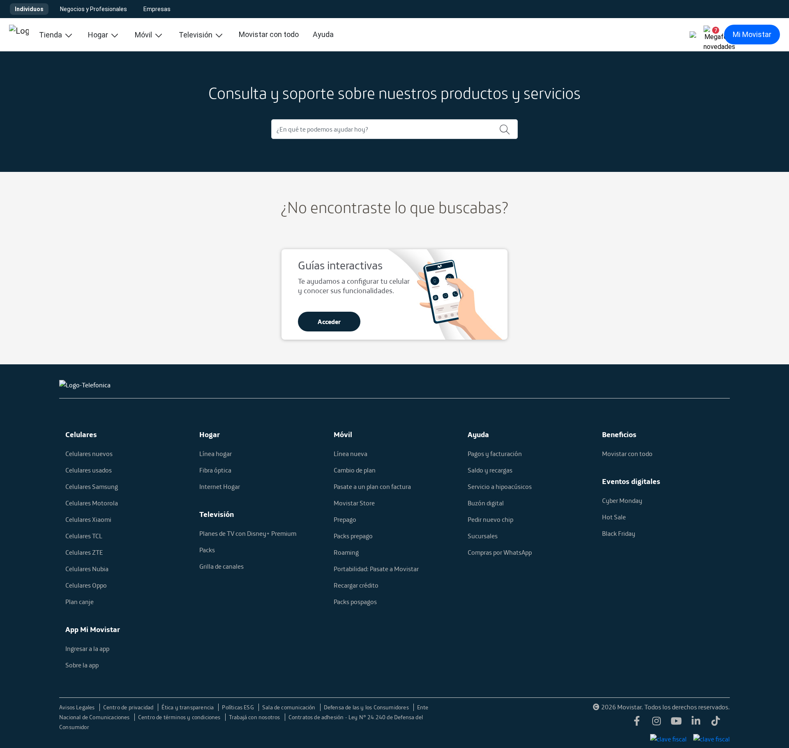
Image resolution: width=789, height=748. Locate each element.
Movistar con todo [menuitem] (269, 34)
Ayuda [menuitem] (323, 34)
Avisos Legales (77, 707)
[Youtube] (676, 723)
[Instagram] (657, 723)
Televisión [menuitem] (196, 34)
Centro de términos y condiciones (180, 717)
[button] (713, 34)
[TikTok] (716, 723)
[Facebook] (637, 723)
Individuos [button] (29, 9)
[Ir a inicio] (19, 34)
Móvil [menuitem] (144, 34)
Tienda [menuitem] (51, 34)
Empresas (157, 9)
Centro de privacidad (129, 707)
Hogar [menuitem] (99, 34)
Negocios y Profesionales (93, 9)
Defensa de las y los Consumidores (367, 707)
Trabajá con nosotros (255, 717)
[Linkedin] (696, 723)
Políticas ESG (238, 707)
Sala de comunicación (289, 707)
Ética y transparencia (188, 707)
